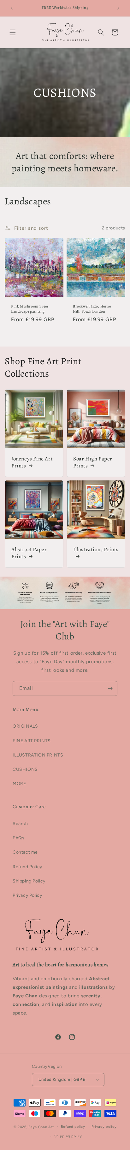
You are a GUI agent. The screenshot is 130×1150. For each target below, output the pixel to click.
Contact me (25, 852)
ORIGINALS (25, 726)
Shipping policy (68, 1136)
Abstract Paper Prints (29, 553)
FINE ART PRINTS (32, 741)
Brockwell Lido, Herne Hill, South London (92, 309)
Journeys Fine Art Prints (32, 462)
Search (20, 823)
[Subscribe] (110, 688)
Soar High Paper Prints (92, 462)
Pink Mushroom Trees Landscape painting (30, 309)
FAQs (18, 838)
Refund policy (73, 1127)
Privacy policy (104, 1127)
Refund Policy (27, 866)
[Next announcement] (118, 8)
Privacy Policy (27, 895)
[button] (13, 32)
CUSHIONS (25, 769)
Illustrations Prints (96, 549)
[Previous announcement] (12, 8)
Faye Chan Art (41, 1127)
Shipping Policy (29, 881)
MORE (19, 783)
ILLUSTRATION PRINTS (38, 755)
